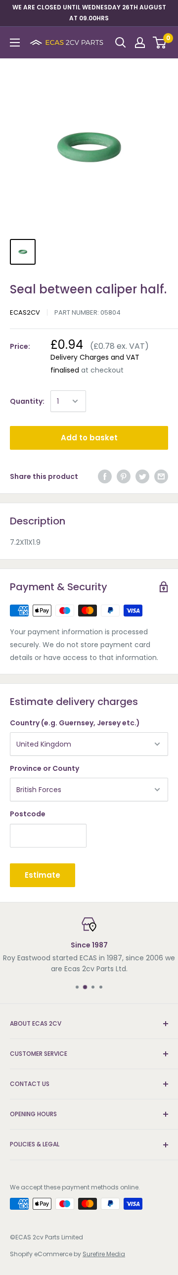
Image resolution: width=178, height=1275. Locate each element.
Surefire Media (104, 1254)
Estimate (42, 875)
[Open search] (120, 42)
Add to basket (89, 437)
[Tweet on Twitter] (142, 476)
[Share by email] (161, 476)
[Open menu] (15, 43)
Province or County (44, 768)
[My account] (140, 42)
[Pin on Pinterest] (124, 476)
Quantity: (27, 401)
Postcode (27, 814)
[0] (160, 42)
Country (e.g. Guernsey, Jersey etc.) (75, 723)
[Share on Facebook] (105, 476)
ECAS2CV (25, 312)
